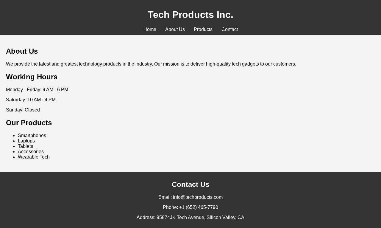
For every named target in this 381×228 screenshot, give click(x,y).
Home (149, 29)
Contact (229, 29)
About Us (175, 29)
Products (203, 29)
